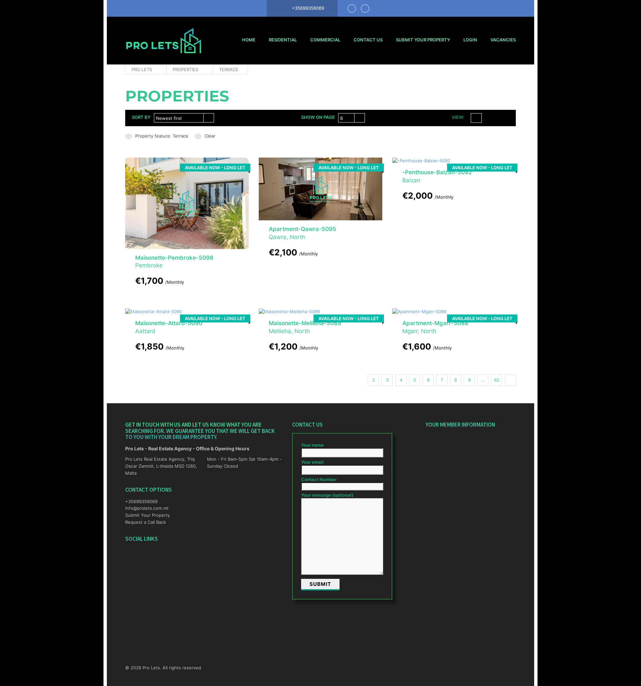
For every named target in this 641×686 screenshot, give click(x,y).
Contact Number (319, 479)
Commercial (325, 39)
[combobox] (184, 118)
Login (470, 39)
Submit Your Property (423, 39)
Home (248, 39)
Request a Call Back (145, 522)
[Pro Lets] (163, 40)
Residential (283, 39)
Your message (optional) (327, 495)
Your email (312, 462)
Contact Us (368, 39)
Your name (312, 445)
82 (496, 380)
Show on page (318, 117)
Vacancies (503, 39)
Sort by (141, 117)
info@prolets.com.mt (147, 508)
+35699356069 (141, 501)
